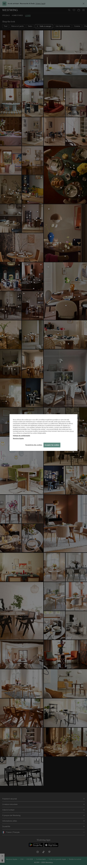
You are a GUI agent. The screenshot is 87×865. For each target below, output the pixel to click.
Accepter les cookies (52, 445)
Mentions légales (18, 438)
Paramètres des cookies (33, 445)
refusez (71, 431)
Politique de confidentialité (21, 435)
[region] (43, 432)
